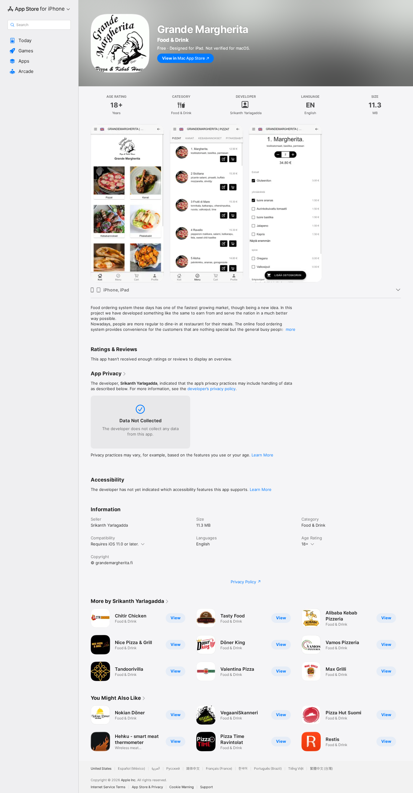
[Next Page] (407, 644)
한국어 (243, 768)
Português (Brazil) (268, 768)
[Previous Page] (84, 644)
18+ (304, 543)
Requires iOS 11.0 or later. (115, 543)
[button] (39, 40)
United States (101, 768)
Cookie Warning (181, 787)
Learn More (262, 454)
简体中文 (193, 768)
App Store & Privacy (147, 787)
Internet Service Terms (108, 787)
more (290, 329)
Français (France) (219, 768)
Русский (173, 768)
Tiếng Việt (296, 768)
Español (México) (131, 768)
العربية (155, 768)
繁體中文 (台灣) (321, 768)
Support (206, 787)
